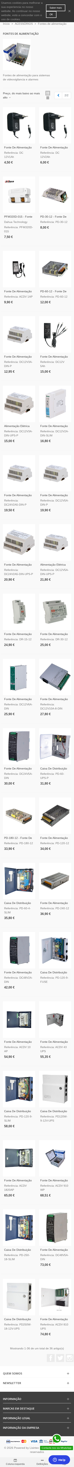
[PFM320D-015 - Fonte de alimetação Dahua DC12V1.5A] (19, 194)
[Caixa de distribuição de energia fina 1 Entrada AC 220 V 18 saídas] (19, 1227)
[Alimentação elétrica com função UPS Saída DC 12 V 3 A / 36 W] (19, 404)
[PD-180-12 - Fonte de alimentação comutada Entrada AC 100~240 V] (19, 816)
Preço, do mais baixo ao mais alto (21, 95)
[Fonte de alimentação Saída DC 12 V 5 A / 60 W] (55, 473)
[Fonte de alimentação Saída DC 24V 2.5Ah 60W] (19, 473)
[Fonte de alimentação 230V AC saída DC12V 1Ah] (19, 125)
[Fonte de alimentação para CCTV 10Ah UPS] (55, 1297)
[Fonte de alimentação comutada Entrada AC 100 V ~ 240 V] (55, 816)
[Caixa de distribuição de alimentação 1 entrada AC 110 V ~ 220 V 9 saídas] (55, 1089)
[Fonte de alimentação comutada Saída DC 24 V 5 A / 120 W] (19, 746)
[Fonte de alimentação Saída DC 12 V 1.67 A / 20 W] (55, 404)
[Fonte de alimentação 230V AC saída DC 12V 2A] (55, 125)
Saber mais (56, 7)
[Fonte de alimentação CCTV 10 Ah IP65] (55, 1158)
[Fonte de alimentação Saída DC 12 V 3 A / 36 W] (19, 334)
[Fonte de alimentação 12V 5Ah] (55, 334)
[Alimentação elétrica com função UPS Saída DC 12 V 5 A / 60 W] (55, 542)
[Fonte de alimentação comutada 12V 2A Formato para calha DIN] (55, 612)
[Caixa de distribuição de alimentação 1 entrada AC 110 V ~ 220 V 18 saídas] (19, 1297)
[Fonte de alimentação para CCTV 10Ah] (19, 1019)
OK (51, 14)
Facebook (51, 1358)
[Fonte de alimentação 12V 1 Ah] (19, 269)
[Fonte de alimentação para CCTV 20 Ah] (19, 1158)
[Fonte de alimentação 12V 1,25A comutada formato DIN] (19, 612)
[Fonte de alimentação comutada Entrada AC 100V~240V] (55, 881)
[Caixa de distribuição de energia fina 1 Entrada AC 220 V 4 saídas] (19, 881)
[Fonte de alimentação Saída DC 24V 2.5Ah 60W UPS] (19, 542)
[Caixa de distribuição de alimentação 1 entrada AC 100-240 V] (55, 746)
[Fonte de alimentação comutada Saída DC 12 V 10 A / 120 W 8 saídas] (55, 677)
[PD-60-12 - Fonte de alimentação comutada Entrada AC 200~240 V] (55, 269)
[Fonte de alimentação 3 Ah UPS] (55, 1019)
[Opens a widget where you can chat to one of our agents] (59, 1460)
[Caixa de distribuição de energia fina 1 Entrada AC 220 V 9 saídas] (19, 1089)
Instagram (70, 1358)
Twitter (60, 1358)
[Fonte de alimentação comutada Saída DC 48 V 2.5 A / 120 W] (19, 950)
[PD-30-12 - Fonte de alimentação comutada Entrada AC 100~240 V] (55, 194)
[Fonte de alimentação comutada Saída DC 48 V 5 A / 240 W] (55, 1227)
